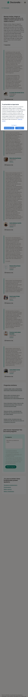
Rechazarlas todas (9, 128)
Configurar (14, 125)
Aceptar (20, 128)
